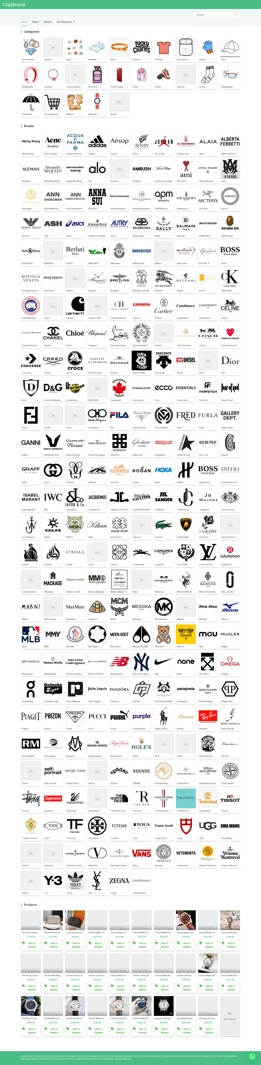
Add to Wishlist (32, 945)
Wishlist (48, 22)
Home (24, 22)
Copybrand (13, 4)
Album (35, 22)
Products (30, 905)
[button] (252, 1056)
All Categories (64, 22)
